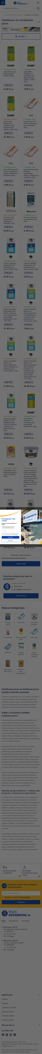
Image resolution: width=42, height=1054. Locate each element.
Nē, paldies (10, 540)
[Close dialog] (40, 511)
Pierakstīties (10, 537)
